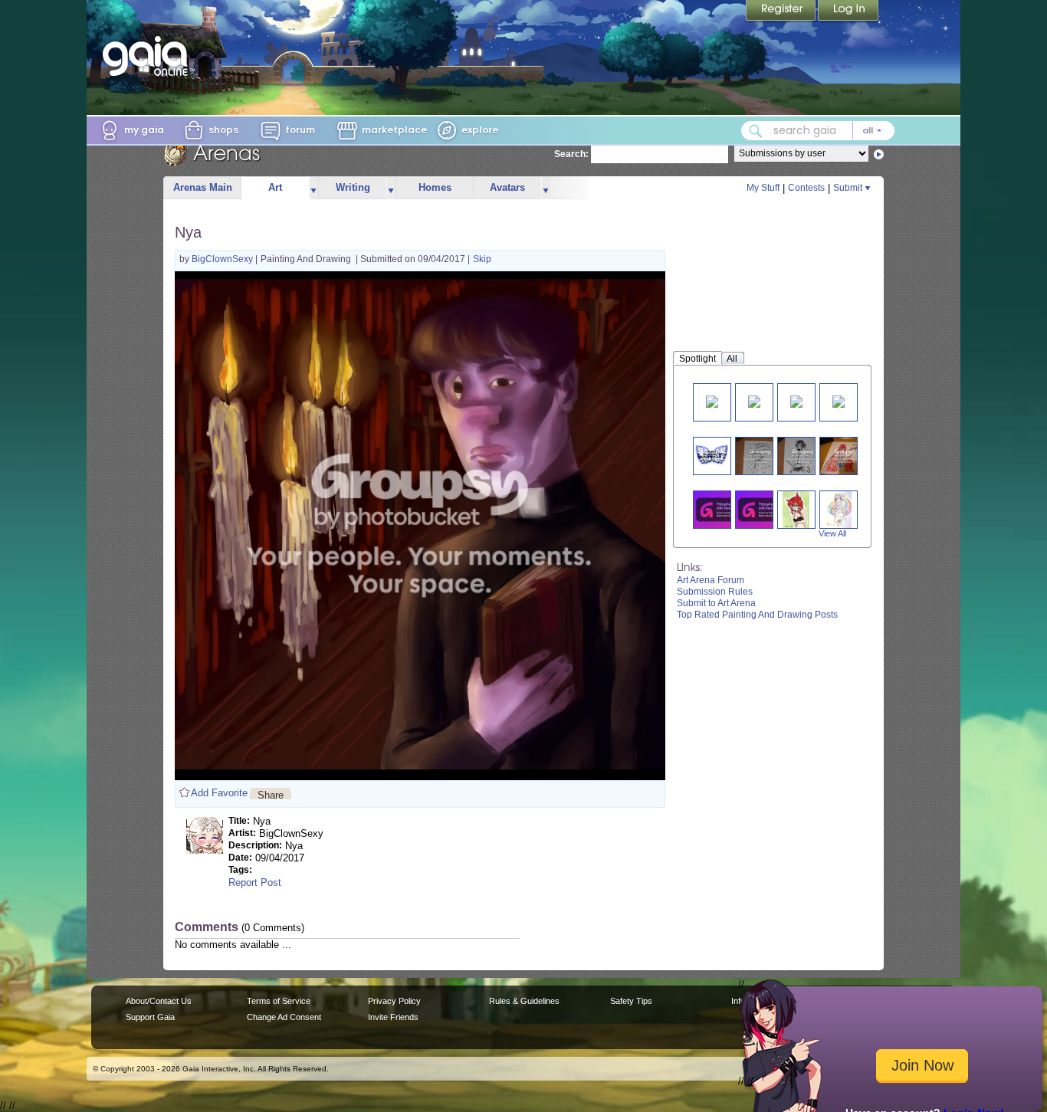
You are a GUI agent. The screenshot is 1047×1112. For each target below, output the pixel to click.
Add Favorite (219, 793)
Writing (353, 187)
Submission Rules (715, 591)
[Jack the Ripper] (844, 455)
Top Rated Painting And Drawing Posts (757, 614)
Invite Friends (393, 1017)
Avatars (507, 187)
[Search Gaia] (755, 131)
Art (275, 187)
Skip (482, 259)
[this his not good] (712, 455)
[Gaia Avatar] (838, 400)
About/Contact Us (159, 1000)
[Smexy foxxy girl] (796, 509)
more (313, 188)
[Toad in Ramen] (721, 509)
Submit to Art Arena (716, 603)
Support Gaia (150, 1017)
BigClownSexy (223, 259)
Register (782, 11)
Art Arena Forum (710, 580)
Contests (806, 187)
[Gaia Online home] (149, 56)
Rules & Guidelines (524, 1000)
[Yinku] (754, 400)
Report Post (254, 882)
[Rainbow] (838, 509)
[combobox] (817, 130)
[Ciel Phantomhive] (760, 455)
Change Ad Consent (284, 1017)
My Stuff (763, 187)
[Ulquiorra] (802, 455)
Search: (571, 154)
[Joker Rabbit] (796, 400)
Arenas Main (202, 187)
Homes (434, 187)
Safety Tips (631, 1000)
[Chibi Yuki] (712, 400)
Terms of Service (278, 1000)
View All (832, 533)
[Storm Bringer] (763, 509)
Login (848, 11)
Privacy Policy (394, 1000)
